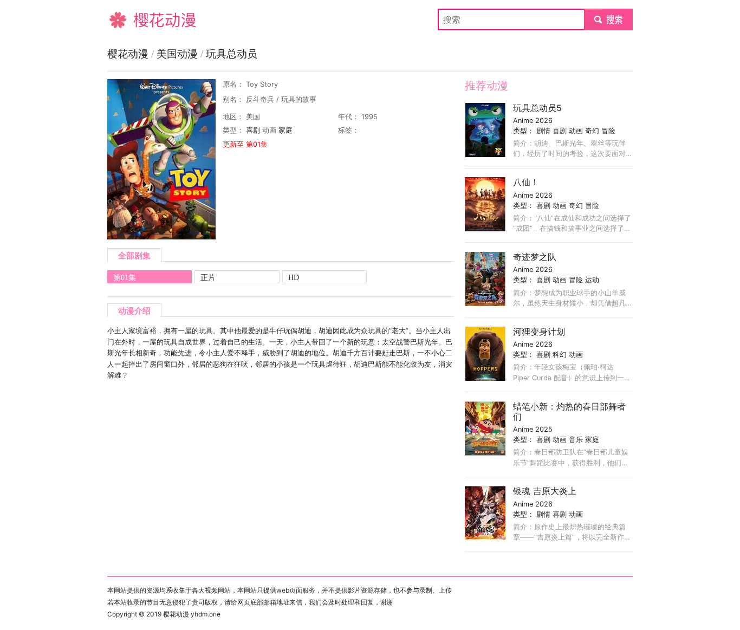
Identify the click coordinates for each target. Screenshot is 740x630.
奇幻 (592, 131)
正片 (208, 277)
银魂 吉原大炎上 (544, 490)
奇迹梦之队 (534, 256)
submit (608, 19)
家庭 (285, 130)
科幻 (560, 354)
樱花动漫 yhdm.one (191, 614)
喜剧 (253, 130)
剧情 (543, 131)
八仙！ (526, 182)
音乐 (576, 440)
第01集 (124, 277)
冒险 (608, 131)
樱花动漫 (124, 19)
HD (293, 277)
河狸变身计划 (539, 331)
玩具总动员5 (537, 107)
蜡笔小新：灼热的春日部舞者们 (569, 411)
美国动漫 (178, 54)
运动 (592, 280)
